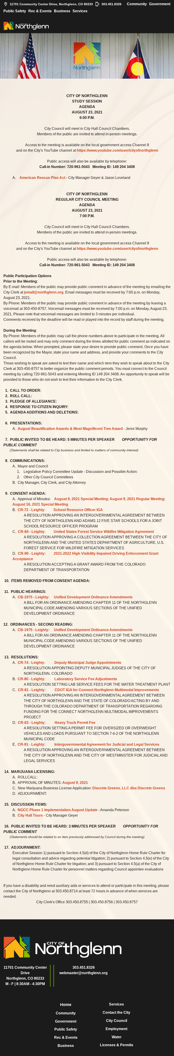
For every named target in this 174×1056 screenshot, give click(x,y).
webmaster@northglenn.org (83, 973)
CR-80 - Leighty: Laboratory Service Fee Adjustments (67, 679)
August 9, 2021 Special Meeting (81, 499)
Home (65, 1004)
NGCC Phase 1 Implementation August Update (57, 810)
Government (159, 4)
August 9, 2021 (75, 783)
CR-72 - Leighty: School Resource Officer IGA (60, 510)
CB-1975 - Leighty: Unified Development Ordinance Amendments (75, 597)
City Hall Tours (30, 815)
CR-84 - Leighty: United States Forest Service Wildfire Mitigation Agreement (86, 532)
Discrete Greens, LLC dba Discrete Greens (128, 788)
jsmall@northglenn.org (43, 292)
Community (137, 4)
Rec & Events (40, 11)
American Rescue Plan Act (42, 178)
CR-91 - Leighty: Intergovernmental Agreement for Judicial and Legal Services (88, 744)
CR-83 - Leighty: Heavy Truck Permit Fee (56, 723)
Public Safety (14, 11)
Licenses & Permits (116, 1045)
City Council (116, 1021)
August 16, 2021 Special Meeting (40, 504)
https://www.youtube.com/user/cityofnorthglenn (117, 150)
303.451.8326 (111, 4)
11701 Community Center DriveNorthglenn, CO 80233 (25, 973)
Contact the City (116, 1012)
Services (79, 11)
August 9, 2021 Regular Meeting (137, 499)
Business (62, 11)
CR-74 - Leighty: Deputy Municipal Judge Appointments (69, 663)
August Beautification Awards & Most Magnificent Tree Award (70, 429)
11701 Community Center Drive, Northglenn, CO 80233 (51, 4)
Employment (116, 1029)
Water (116, 1037)
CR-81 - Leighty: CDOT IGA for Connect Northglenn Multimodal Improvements (88, 690)
